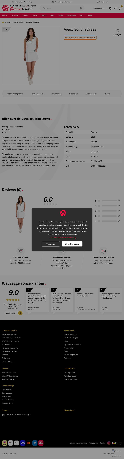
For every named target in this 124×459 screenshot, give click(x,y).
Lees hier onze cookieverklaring (63, 237)
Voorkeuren (50, 244)
